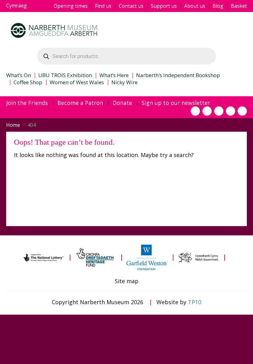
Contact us (131, 6)
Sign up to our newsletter (176, 103)
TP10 (194, 302)
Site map (127, 281)
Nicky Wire (124, 82)
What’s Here (114, 75)
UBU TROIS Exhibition (65, 75)
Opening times (71, 6)
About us (194, 6)
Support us (164, 6)
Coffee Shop (28, 82)
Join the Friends (27, 103)
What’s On (18, 75)
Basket (239, 6)
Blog (218, 6)
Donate (122, 103)
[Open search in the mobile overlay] (126, 56)
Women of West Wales (77, 82)
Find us (103, 6)
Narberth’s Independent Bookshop (178, 75)
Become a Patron (80, 103)
